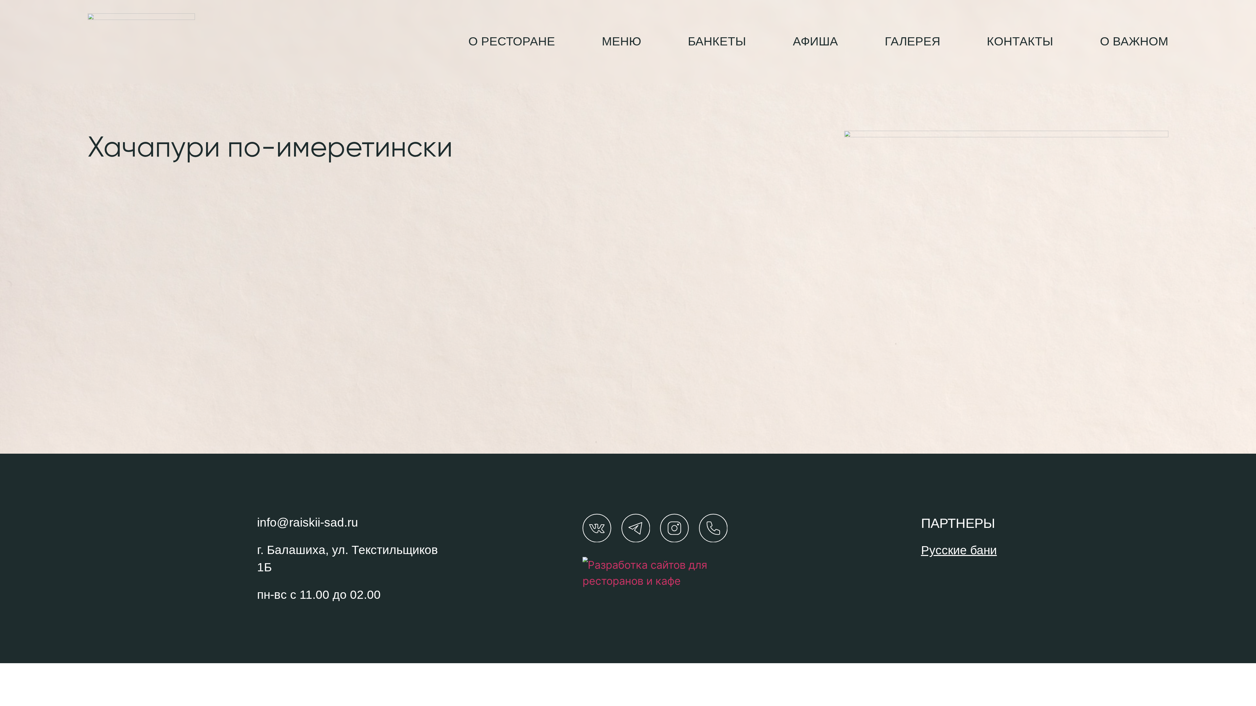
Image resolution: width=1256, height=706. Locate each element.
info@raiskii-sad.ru (307, 522)
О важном (1134, 41)
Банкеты (717, 41)
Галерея (912, 41)
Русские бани (959, 550)
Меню (621, 41)
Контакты (1020, 41)
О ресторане (511, 41)
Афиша (815, 41)
